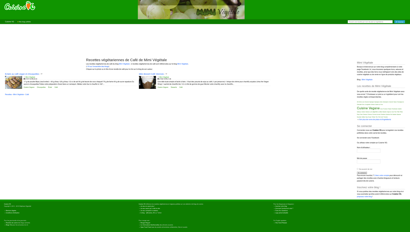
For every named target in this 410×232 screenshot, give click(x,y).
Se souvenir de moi (365, 169)
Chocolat (359, 104)
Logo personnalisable (281, 213)
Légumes (375, 112)
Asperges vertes (378, 102)
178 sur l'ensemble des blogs (98, 66)
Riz (391, 114)
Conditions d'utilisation (12, 213)
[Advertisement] (205, 41)
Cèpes (395, 102)
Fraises (389, 109)
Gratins (363, 112)
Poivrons (370, 114)
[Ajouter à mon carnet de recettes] (41, 74)
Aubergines (386, 102)
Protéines (383, 114)
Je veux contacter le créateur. (149, 210)
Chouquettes (41, 87)
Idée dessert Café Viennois (151, 74)
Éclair (50, 87)
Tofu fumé (380, 117)
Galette (400, 109)
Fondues (385, 109)
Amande (367, 102)
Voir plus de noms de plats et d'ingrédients (375, 119)
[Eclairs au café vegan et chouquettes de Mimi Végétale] (13, 82)
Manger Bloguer (145, 223)
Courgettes (367, 104)
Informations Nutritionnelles (151, 225)
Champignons (400, 102)
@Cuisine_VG (150, 213)
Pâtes (401, 112)
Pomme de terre (376, 114)
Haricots (368, 112)
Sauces (399, 114)
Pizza (358, 114)
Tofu (377, 117)
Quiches (388, 114)
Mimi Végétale (124, 64)
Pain (395, 112)
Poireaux (365, 114)
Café (56, 87)
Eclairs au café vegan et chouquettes (22, 74)
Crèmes (373, 104)
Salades (394, 114)
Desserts (174, 87)
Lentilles (380, 112)
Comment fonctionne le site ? (284, 208)
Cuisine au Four (379, 104)
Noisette (385, 112)
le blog (143, 213)
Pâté (398, 112)
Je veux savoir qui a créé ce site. (150, 208)
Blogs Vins (9, 225)
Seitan (363, 117)
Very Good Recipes (281, 223)
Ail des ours (361, 102)
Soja (366, 117)
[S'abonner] (24, 77)
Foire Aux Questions (281, 210)
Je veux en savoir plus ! (148, 206)
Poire (361, 114)
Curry (381, 109)
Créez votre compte (381, 175)
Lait (371, 112)
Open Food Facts (146, 227)
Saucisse (359, 117)
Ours (393, 112)
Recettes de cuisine (12, 223)
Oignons (389, 112)
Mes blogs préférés (25, 22)
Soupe (369, 117)
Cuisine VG (9, 22)
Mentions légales (11, 210)
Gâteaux (359, 112)
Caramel (391, 102)
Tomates (386, 117)
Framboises (395, 109)
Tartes (373, 117)
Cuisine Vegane (29, 87)
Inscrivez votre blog (281, 206)
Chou (363, 104)
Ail (357, 102)
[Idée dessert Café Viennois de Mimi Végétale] (147, 82)
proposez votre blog (364, 196)
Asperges (371, 102)
